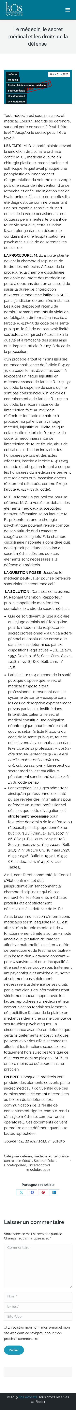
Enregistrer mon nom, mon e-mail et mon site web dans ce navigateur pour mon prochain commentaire (37, 1333)
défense (12, 74)
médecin (13, 79)
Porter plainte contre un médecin (27, 85)
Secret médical (16, 90)
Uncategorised (16, 96)
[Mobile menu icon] (68, 10)
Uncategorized (16, 101)
